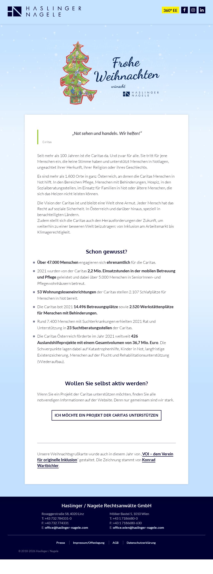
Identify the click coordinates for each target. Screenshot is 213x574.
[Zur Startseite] (47, 11)
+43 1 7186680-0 (125, 518)
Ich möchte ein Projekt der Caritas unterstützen (106, 415)
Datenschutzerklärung (141, 542)
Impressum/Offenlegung (88, 542)
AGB (116, 542)
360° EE (170, 10)
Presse (60, 542)
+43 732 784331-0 (58, 518)
